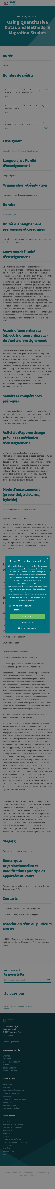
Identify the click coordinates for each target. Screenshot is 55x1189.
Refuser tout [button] (27, 622)
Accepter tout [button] (27, 616)
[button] (27, 594)
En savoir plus (31, 600)
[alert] (27, 594)
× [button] (47, 559)
